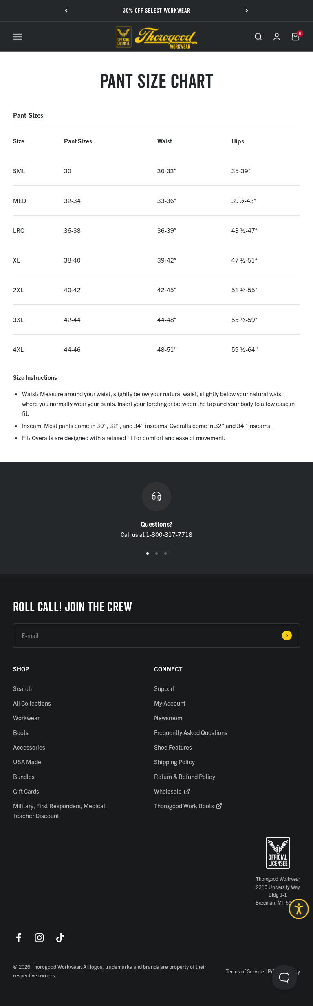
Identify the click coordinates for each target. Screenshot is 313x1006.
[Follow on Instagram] (39, 937)
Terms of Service (245, 971)
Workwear (26, 717)
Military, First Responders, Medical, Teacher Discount (60, 810)
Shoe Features (173, 747)
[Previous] (66, 10)
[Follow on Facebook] (18, 937)
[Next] (246, 10)
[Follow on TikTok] (60, 937)
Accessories (29, 747)
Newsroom (168, 717)
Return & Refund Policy (184, 776)
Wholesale (168, 791)
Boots (21, 732)
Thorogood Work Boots (184, 806)
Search (22, 688)
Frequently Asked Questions (190, 732)
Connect (168, 669)
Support (164, 688)
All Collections (32, 703)
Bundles (24, 776)
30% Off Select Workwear (156, 10)
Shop (21, 669)
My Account (169, 703)
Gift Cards (26, 791)
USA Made (27, 762)
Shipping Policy (174, 762)
